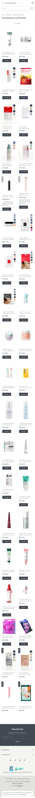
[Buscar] (31, 8)
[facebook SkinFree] (15, 760)
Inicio (2, 15)
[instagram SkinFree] (10, 760)
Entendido (23, 794)
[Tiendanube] (17, 786)
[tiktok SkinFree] (20, 760)
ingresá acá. (27, 781)
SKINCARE (8, 15)
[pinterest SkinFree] (24, 760)
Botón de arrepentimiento (17, 783)
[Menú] (2, 3)
